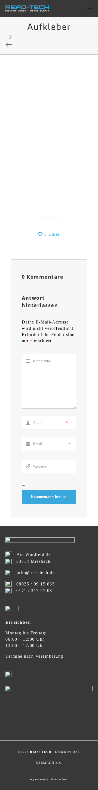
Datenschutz (59, 779)
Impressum (37, 779)
